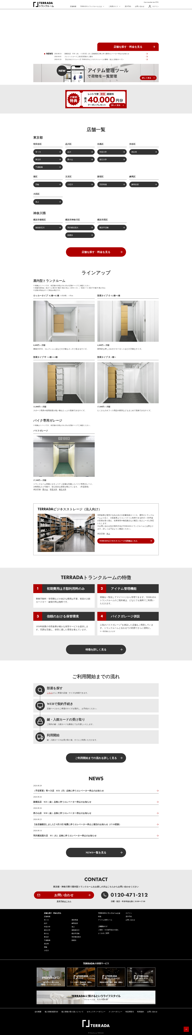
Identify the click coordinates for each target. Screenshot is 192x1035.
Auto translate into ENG (151, 2)
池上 (37, 202)
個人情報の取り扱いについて (72, 1012)
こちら (49, 693)
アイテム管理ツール (105, 920)
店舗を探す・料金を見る (128, 46)
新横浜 (70, 235)
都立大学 (103, 160)
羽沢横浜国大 (72, 228)
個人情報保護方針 (51, 1012)
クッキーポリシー (115, 1012)
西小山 (70, 160)
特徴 (99, 916)
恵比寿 (134, 152)
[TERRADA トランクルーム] (43, 4)
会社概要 (38, 1012)
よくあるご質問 (103, 933)
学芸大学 (103, 152)
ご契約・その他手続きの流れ (108, 930)
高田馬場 (103, 184)
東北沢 (38, 160)
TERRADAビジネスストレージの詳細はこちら (118, 541)
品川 (69, 152)
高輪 (37, 184)
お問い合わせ (139, 6)
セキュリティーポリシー (96, 1012)
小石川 (70, 184)
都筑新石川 (40, 228)
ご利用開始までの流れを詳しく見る (96, 757)
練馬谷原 (135, 184)
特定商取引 (130, 1012)
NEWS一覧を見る (96, 852)
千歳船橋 (39, 167)
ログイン (155, 6)
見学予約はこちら (64, 901)
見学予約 (128, 6)
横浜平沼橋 (104, 228)
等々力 (38, 152)
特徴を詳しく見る (96, 649)
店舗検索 (73, 6)
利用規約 (140, 1012)
